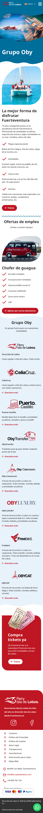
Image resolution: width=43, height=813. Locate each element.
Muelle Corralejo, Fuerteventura (21, 768)
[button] (40, 4)
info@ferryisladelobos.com (19, 774)
